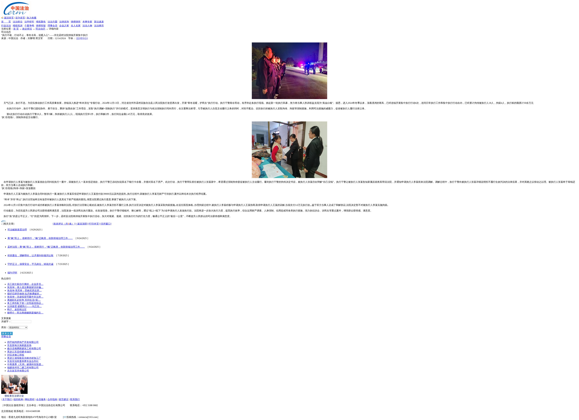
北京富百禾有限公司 (18, 370)
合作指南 (52, 399)
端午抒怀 (12, 272)
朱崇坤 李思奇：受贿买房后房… (24, 290)
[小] (86, 38)
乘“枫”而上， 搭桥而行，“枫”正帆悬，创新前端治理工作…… (40, 238)
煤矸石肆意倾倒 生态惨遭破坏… (24, 293)
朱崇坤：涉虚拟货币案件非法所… (25, 297)
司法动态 (40, 28)
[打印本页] (94, 223)
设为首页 (20, 17)
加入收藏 (31, 17)
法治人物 (87, 25)
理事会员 (52, 25)
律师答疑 (41, 25)
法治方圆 (52, 21)
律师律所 (76, 21)
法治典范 (99, 25)
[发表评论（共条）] (64, 223)
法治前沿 (17, 21)
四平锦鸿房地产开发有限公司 (23, 342)
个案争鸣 (29, 25)
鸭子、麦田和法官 (17, 309)
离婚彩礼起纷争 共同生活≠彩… (24, 300)
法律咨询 (64, 21)
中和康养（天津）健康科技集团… (25, 364)
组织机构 (18, 399)
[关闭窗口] (105, 223)
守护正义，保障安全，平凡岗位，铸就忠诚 (30, 264)
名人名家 (76, 25)
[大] (78, 38)
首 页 (6, 21)
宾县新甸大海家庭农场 (19, 345)
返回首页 (9, 17)
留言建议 (63, 399)
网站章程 (30, 399)
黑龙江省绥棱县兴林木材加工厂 (24, 358)
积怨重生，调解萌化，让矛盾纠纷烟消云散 (30, 255)
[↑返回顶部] (81, 223)
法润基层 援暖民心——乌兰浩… (24, 306)
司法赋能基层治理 (17, 229)
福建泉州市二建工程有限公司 (23, 367)
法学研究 (29, 21)
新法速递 (99, 21)
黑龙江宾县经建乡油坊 (19, 351)
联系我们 (75, 399)
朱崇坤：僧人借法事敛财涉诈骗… (25, 287)
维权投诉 (17, 25)
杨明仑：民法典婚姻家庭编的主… (25, 312)
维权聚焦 (41, 21)
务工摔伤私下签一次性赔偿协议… (25, 303)
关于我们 (7, 399)
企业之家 (64, 25)
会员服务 (41, 399)
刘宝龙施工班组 (15, 355)
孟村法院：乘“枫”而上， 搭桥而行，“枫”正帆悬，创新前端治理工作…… (46, 247)
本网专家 (87, 21)
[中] (82, 38)
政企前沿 (27, 28)
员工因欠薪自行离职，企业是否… (25, 284)
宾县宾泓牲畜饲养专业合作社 (23, 361)
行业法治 (6, 25)
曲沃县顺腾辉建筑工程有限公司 (24, 348)
